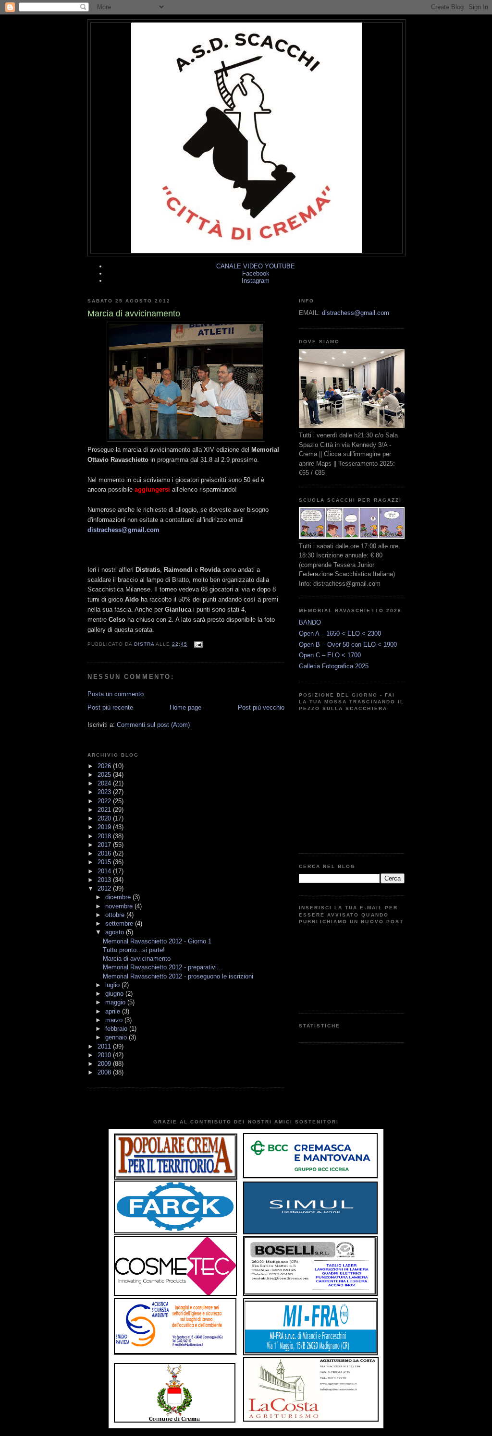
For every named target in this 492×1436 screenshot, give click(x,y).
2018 (105, 836)
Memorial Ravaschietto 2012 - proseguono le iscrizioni (178, 976)
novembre (120, 906)
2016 (105, 853)
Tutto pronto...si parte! (134, 949)
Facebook (256, 273)
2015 (105, 862)
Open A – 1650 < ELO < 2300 (340, 633)
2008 (105, 1072)
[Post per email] (197, 644)
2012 (105, 888)
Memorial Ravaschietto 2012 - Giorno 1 (157, 941)
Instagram (256, 280)
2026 (105, 766)
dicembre (119, 897)
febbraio (117, 1028)
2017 (105, 844)
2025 (105, 774)
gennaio (117, 1037)
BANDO (310, 622)
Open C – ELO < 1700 (330, 655)
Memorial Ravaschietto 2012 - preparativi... (162, 967)
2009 (105, 1063)
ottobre (115, 914)
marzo (114, 1020)
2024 (105, 783)
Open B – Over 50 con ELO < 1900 (348, 644)
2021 (105, 809)
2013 (105, 879)
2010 (105, 1055)
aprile (113, 1011)
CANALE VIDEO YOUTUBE (255, 266)
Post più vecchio (261, 707)
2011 (105, 1046)
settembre (120, 923)
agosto (115, 932)
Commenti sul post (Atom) (153, 724)
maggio (116, 1002)
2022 (105, 801)
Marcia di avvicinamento (137, 958)
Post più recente (110, 707)
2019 (105, 827)
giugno (115, 993)
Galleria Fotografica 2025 (334, 666)
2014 (105, 871)
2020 (105, 818)
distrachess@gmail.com (123, 529)
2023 (105, 792)
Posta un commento (115, 694)
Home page (185, 707)
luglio (113, 985)
